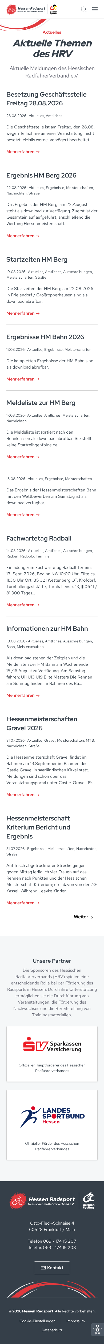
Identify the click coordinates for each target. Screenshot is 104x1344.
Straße (34, 193)
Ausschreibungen (77, 271)
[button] (95, 9)
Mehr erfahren (20, 151)
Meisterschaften (79, 187)
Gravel (49, 740)
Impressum (75, 1321)
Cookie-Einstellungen (37, 1321)
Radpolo (27, 556)
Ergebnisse (55, 187)
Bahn (10, 646)
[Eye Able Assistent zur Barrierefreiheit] (97, 1329)
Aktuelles (36, 115)
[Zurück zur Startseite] (31, 9)
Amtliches (54, 115)
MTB (90, 740)
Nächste (83, 917)
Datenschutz (52, 1330)
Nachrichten (16, 193)
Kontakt (55, 1267)
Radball (12, 556)
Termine (43, 556)
